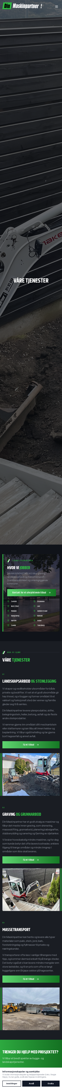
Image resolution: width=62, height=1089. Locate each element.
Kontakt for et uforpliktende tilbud (29, 592)
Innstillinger (11, 1083)
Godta (51, 1083)
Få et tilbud (28, 744)
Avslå (31, 1083)
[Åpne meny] (57, 7)
